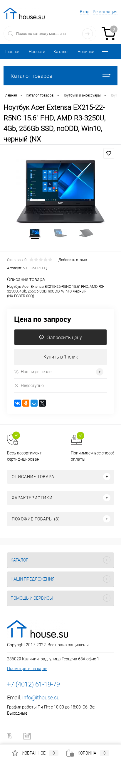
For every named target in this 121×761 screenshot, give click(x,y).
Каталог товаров (31, 76)
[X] (42, 403)
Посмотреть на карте (27, 668)
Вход (84, 11)
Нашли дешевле (36, 371)
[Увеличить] (60, 192)
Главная (13, 51)
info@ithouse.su (41, 697)
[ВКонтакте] (17, 403)
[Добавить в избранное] (108, 153)
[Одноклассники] (25, 403)
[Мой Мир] (34, 403)
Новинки (86, 51)
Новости (37, 51)
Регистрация (105, 11)
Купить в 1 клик (60, 357)
